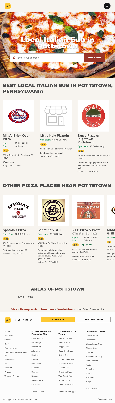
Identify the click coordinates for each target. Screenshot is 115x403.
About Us (8, 335)
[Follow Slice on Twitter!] (19, 320)
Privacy (7, 372)
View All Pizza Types (67, 391)
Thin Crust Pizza (65, 376)
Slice (14, 309)
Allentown (35, 351)
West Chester (37, 380)
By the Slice (63, 355)
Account (8, 367)
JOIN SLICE (58, 319)
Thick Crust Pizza (66, 384)
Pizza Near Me (10, 348)
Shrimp (89, 373)
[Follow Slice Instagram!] (31, 320)
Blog (6, 344)
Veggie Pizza (63, 346)
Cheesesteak (91, 348)
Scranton (35, 372)
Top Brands (9, 359)
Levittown (35, 384)
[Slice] (7, 6)
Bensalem (35, 376)
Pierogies (90, 369)
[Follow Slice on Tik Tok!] (23, 320)
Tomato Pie (63, 367)
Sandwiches (65, 309)
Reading (35, 355)
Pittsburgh (36, 342)
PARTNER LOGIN (94, 319)
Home (7, 331)
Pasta (88, 365)
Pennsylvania (28, 309)
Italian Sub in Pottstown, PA (90, 309)
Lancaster (35, 367)
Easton (34, 359)
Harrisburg (36, 346)
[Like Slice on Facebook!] (15, 320)
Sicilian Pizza (64, 342)
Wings (88, 381)
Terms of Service (11, 376)
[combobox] (50, 58)
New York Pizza (65, 338)
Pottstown (47, 309)
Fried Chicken (92, 360)
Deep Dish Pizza (65, 351)
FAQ (6, 363)
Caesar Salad (92, 335)
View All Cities (37, 391)
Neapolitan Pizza (65, 363)
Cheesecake (91, 339)
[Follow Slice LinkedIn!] (27, 320)
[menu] (107, 6)
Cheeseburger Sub (94, 344)
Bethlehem (36, 363)
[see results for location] (14, 58)
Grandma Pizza (65, 372)
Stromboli (90, 377)
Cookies (89, 352)
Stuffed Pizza (64, 380)
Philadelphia (37, 338)
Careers (7, 339)
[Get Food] (94, 57)
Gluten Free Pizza (66, 359)
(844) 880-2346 (105, 399)
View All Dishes (92, 388)
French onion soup (94, 356)
